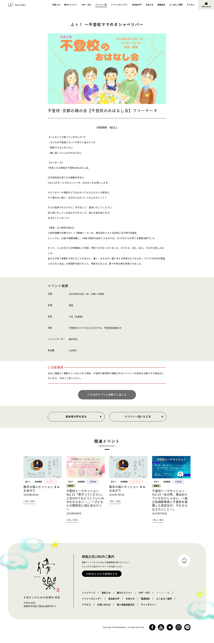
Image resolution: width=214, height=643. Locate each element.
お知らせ (149, 5)
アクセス (190, 5)
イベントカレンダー (119, 5)
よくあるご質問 (176, 5)
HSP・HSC (86, 5)
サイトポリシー (149, 605)
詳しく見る (30, 501)
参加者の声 (137, 5)
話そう (28, 482)
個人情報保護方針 (126, 605)
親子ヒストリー (71, 5)
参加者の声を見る (76, 416)
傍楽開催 (38, 482)
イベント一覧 (101, 5)
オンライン (50, 482)
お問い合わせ (206, 6)
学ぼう (70, 482)
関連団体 (161, 5)
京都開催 (92, 482)
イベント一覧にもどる (138, 416)
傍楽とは (56, 5)
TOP (184, 562)
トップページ (88, 593)
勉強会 (70, 486)
